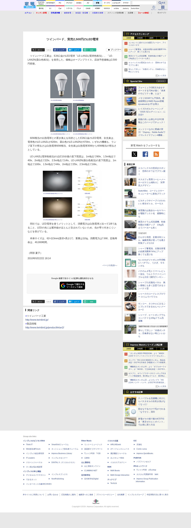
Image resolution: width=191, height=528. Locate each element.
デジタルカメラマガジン (36, 475)
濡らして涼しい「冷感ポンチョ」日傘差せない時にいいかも (151, 333)
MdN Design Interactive (119, 475)
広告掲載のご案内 (68, 495)
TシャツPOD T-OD (92, 453)
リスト (48, 50)
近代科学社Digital (91, 479)
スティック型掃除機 (115, 13)
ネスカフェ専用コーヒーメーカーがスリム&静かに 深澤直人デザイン (151, 182)
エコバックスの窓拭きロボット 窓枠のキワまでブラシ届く (151, 171)
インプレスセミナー (59, 458)
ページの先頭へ (110, 265)
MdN (109, 467)
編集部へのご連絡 (86, 495)
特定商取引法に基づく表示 (157, 495)
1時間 (128, 38)
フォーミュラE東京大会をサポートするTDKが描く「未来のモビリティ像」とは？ (151, 90)
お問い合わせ (52, 495)
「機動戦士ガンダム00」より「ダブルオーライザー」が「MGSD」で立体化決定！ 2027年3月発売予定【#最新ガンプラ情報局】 (147, 369)
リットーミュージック (93, 444)
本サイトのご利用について (33, 495)
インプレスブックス (59, 474)
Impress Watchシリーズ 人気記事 (146, 345)
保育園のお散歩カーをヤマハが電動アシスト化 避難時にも (151, 213)
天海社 (139, 444)
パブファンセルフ (144, 462)
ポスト (40, 50)
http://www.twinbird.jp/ (36, 319)
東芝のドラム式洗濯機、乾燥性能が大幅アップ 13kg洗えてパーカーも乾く (151, 225)
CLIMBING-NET (90, 471)
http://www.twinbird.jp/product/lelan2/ (44, 327)
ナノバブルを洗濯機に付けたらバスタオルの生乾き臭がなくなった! (151, 401)
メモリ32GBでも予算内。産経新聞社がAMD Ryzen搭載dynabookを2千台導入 (151, 101)
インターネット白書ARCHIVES (38, 484)
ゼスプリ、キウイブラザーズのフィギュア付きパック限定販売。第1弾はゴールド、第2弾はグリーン (147, 375)
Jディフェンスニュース (119, 449)
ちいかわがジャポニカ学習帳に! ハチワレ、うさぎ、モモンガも (151, 263)
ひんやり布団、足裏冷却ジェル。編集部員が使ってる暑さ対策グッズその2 (151, 240)
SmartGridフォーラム (60, 444)
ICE (135, 441)
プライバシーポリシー (105, 495)
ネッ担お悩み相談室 (34, 467)
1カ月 (162, 38)
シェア (61, 50)
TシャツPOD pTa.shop (146, 470)
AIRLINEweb (115, 444)
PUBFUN (137, 458)
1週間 (151, 38)
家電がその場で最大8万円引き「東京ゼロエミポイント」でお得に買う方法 (151, 422)
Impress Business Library (61, 453)
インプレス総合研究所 (35, 453)
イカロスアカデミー (118, 462)
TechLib (113, 483)
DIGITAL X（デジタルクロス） (63, 462)
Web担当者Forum (33, 449)
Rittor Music (86, 441)
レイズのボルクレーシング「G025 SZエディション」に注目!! (151, 112)
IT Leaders (30, 458)
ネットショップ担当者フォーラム (64, 449)
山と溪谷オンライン (92, 466)
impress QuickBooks (145, 453)
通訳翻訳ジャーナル (118, 453)
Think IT (29, 444)
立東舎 (87, 458)
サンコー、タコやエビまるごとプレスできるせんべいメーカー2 (151, 306)
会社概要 (120, 495)
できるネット (31, 479)
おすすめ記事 (136, 392)
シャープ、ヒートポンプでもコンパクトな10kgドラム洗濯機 (151, 318)
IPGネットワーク (140, 466)
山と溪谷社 (85, 462)
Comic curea (142, 449)
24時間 (140, 38)
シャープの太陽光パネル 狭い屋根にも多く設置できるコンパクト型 (151, 285)
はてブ (76, 50)
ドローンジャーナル (34, 462)
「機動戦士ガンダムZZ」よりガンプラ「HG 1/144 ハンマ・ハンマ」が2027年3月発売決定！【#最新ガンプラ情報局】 (146, 382)
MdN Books (115, 471)
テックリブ (111, 479)
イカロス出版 (112, 441)
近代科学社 (85, 475)
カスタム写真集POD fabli (147, 474)
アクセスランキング (139, 34)
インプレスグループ (136, 495)
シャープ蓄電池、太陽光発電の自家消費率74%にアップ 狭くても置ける (151, 251)
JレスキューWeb (117, 458)
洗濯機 (130, 13)
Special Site (136, 81)
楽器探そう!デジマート (93, 449)
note (91, 50)
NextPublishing (57, 479)
